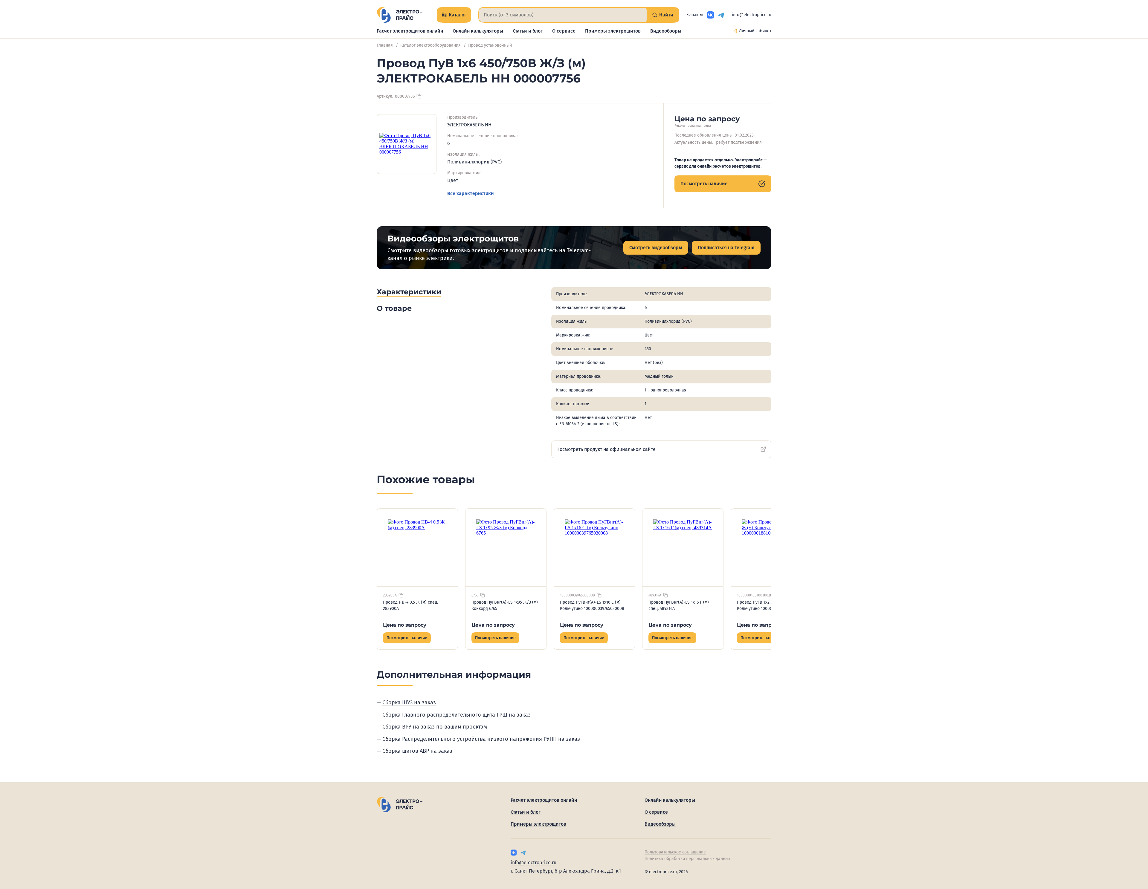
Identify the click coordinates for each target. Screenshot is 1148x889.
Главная (385, 45)
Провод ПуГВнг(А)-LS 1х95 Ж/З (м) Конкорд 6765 (504, 605)
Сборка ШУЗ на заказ (409, 702)
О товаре (394, 308)
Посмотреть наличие (704, 183)
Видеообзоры (665, 31)
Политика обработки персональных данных (687, 858)
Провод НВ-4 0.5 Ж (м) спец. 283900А (410, 605)
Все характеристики (470, 193)
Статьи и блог (528, 31)
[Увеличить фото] (406, 144)
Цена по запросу (404, 625)
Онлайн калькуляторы (478, 31)
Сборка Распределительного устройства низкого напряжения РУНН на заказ (481, 739)
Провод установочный (490, 45)
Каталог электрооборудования (430, 45)
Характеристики (409, 291)
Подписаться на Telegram (726, 247)
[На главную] (399, 15)
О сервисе (563, 31)
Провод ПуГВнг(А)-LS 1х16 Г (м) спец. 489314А (678, 605)
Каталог (457, 15)
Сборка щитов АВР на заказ (417, 751)
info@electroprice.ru (751, 14)
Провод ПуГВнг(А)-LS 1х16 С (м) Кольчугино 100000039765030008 (592, 605)
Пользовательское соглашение (675, 852)
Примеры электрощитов (613, 31)
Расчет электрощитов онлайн (410, 31)
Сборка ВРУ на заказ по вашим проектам (434, 726)
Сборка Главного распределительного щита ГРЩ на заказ (456, 714)
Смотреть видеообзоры (655, 247)
